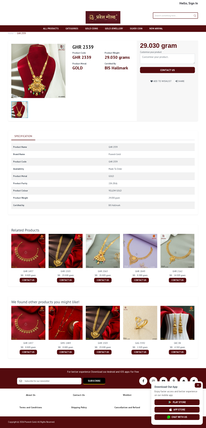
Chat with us (179, 417)
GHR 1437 (28, 271)
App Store (179, 409)
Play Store (179, 402)
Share (180, 81)
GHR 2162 (178, 271)
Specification (23, 136)
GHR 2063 (103, 271)
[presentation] (8, 258)
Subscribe (94, 380)
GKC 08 (177, 343)
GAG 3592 (140, 343)
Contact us (167, 70)
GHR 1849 (140, 271)
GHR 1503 (66, 271)
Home (11, 33)
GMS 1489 (66, 343)
